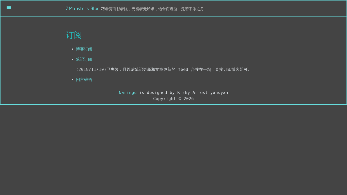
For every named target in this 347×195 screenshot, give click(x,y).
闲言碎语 (84, 79)
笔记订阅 (84, 59)
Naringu (128, 92)
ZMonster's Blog (83, 8)
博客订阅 (84, 49)
